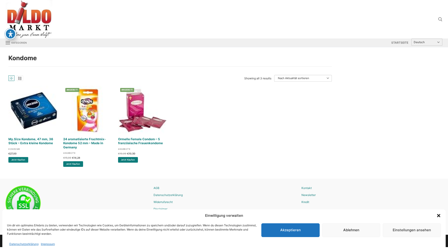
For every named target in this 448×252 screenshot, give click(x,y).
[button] (438, 215)
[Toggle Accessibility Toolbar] (10, 33)
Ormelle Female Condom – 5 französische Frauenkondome (140, 141)
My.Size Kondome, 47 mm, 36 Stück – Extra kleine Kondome (30, 141)
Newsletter (308, 195)
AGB (156, 188)
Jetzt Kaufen (18, 159)
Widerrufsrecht (163, 202)
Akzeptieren (290, 230)
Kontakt (306, 188)
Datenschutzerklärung (23, 244)
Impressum (48, 244)
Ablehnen (351, 230)
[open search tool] (440, 19)
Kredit (305, 202)
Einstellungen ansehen (412, 230)
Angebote (69, 153)
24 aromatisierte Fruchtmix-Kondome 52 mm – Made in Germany (84, 143)
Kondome (14, 149)
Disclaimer (160, 209)
